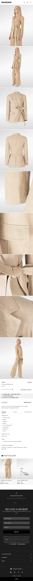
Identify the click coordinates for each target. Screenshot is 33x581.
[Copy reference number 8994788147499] (13, 389)
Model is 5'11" (27, 402)
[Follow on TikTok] (22, 572)
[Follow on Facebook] (10, 572)
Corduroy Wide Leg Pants (6, 480)
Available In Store (26, 389)
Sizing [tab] (15, 411)
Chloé (3, 382)
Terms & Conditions (21, 544)
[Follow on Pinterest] (18, 572)
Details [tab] (4, 411)
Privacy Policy (13, 544)
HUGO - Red (19, 481)
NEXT (16, 532)
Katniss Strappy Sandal (22, 480)
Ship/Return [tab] (27, 411)
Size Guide (4, 402)
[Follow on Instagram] (14, 572)
